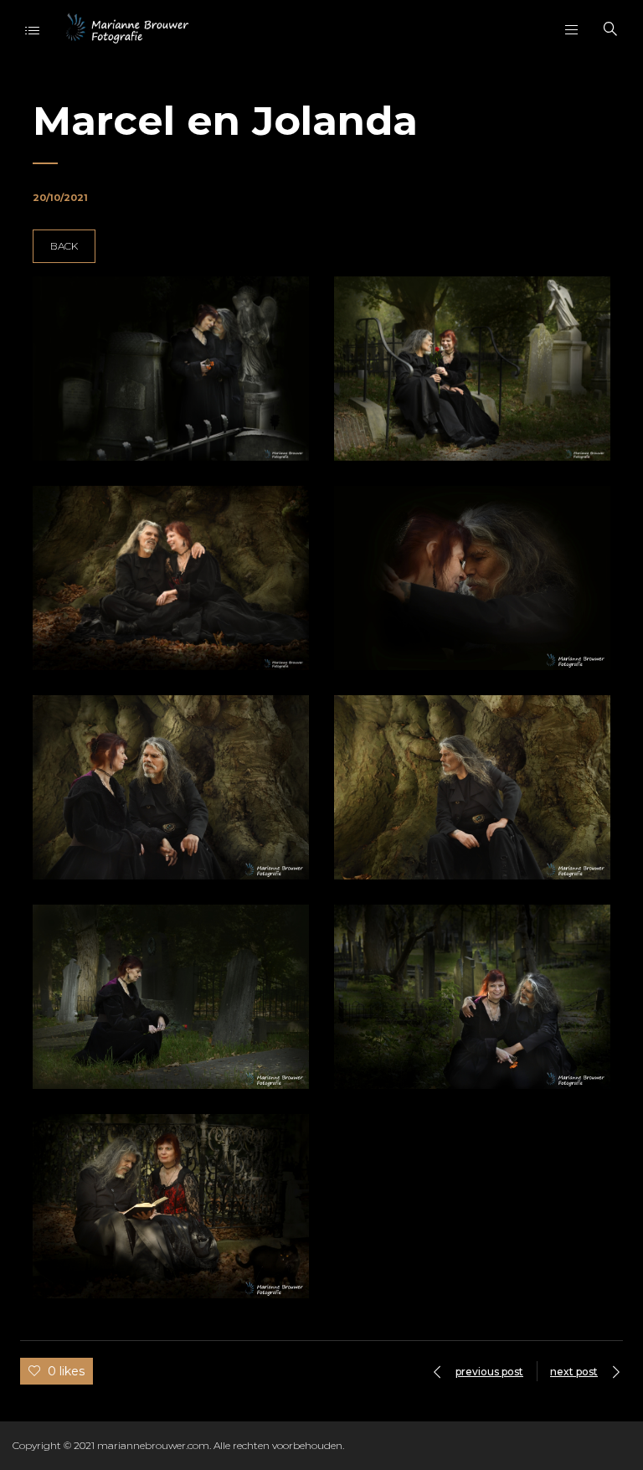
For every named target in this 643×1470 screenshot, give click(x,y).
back (64, 246)
